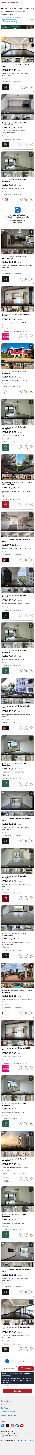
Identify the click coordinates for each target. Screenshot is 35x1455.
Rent (6, 9)
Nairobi (20, 9)
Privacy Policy (23, 1440)
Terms (31, 1440)
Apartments (13, 9)
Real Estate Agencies (8, 1415)
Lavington (26, 9)
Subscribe (17, 1391)
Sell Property (5, 1408)
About (3, 1404)
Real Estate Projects (8, 1411)
